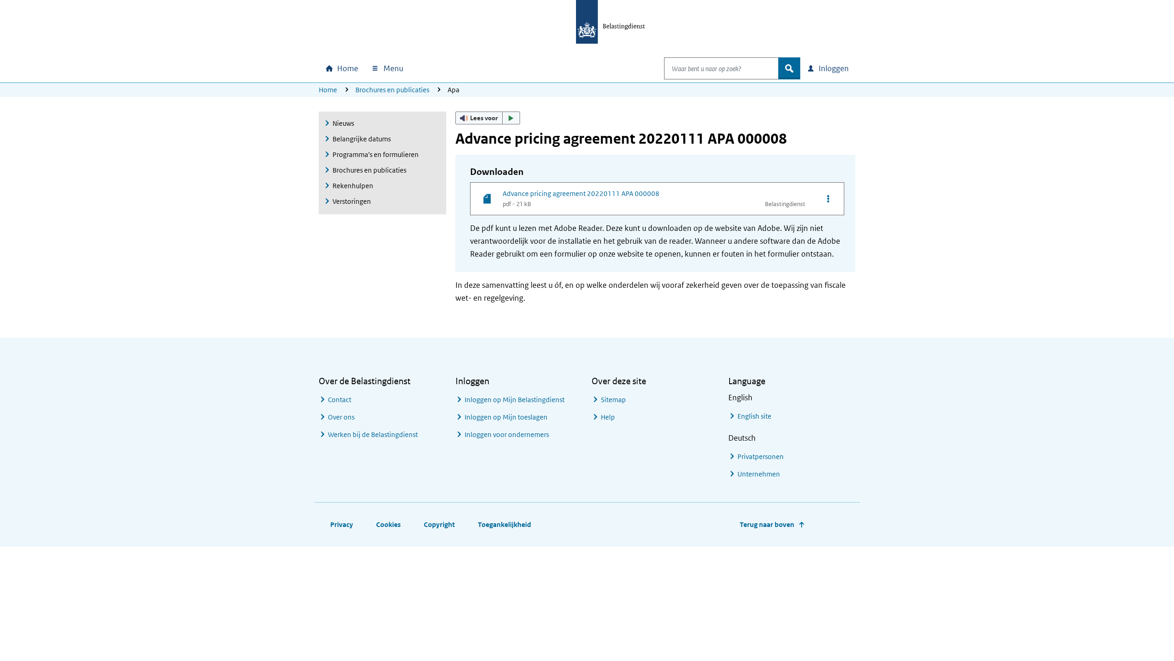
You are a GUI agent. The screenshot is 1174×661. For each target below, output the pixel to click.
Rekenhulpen (352, 185)
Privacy (341, 524)
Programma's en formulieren (375, 154)
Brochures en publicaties (392, 89)
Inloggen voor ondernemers (507, 434)
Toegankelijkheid (504, 524)
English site (754, 416)
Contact (339, 399)
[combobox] (721, 68)
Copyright (439, 524)
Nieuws (343, 123)
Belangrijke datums (361, 138)
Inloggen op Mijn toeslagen (506, 417)
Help (608, 417)
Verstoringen (351, 201)
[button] (488, 118)
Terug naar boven (767, 524)
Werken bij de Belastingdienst (373, 434)
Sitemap (613, 399)
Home (328, 89)
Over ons (341, 417)
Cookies (388, 524)
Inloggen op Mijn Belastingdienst (515, 399)
